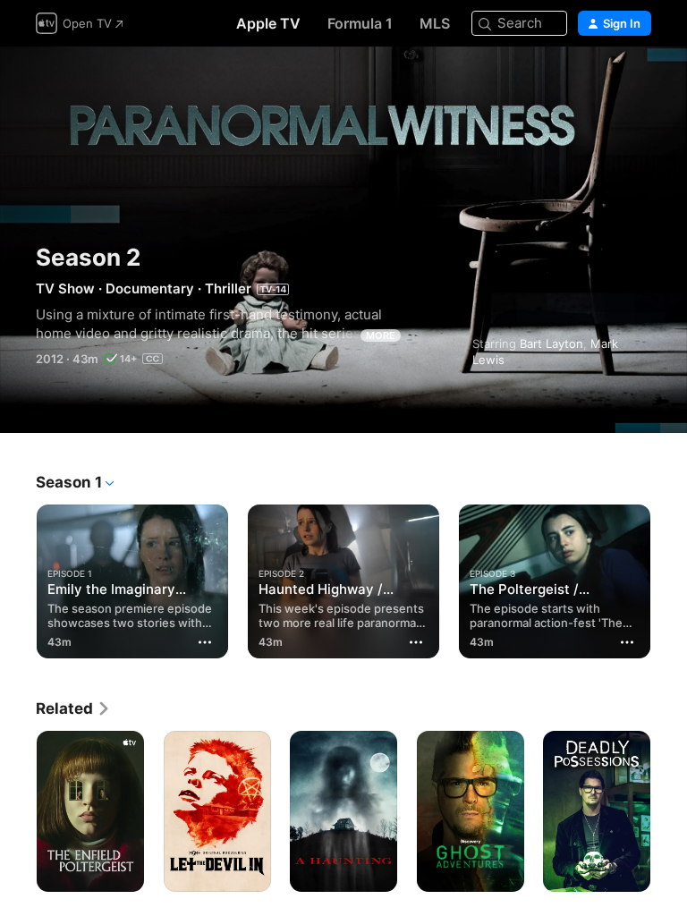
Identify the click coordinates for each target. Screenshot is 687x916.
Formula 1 (360, 23)
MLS (435, 23)
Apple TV (268, 23)
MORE (380, 335)
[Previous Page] (17, 577)
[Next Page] (669, 577)
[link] (73, 708)
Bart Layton (551, 343)
